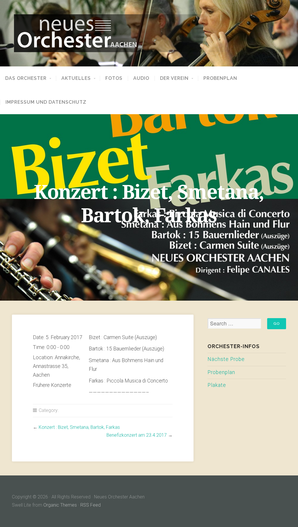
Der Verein (174, 78)
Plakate (216, 385)
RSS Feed (90, 505)
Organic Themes (60, 505)
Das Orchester (26, 78)
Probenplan (220, 78)
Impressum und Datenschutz (46, 102)
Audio (141, 78)
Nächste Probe (226, 359)
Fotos (114, 78)
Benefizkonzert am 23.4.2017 (137, 435)
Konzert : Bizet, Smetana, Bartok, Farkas (79, 427)
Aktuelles (76, 78)
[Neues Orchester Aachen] (149, 33)
